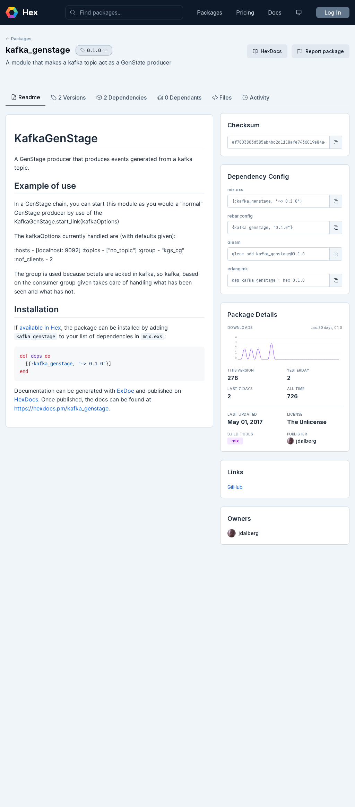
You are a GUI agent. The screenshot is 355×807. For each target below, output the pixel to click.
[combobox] (124, 12)
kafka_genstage (38, 50)
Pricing (245, 12)
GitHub (235, 487)
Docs (275, 12)
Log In (332, 12)
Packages (209, 12)
